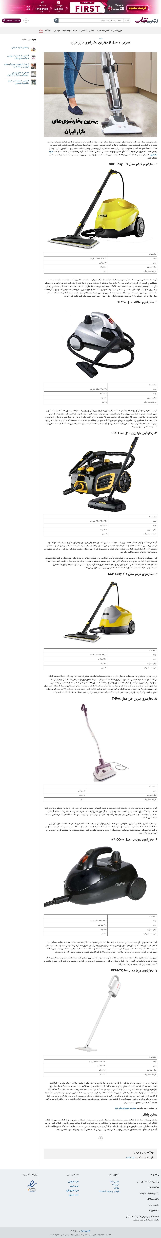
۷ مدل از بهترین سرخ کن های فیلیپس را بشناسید (16, 65)
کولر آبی (57, 30)
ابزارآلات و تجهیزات (69, 30)
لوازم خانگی (117, 30)
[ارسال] (56, 20)
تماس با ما (114, 1181)
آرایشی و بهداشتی (87, 30)
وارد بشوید (130, 1157)
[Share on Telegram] (100, 1138)
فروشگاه (48, 30)
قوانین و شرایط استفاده (109, 1191)
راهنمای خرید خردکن (20, 47)
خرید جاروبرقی (72, 1190)
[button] (11, 21)
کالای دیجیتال (103, 30)
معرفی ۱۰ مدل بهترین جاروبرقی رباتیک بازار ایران (18, 73)
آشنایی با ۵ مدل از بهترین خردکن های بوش (18, 57)
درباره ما (115, 1184)
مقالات (101, 39)
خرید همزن (74, 1194)
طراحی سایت (85, 1230)
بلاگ (41, 30)
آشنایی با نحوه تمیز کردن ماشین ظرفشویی (18, 81)
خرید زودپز (74, 1186)
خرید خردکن (73, 1181)
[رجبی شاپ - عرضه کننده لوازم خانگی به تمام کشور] (146, 20)
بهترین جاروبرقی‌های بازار (125, 1108)
